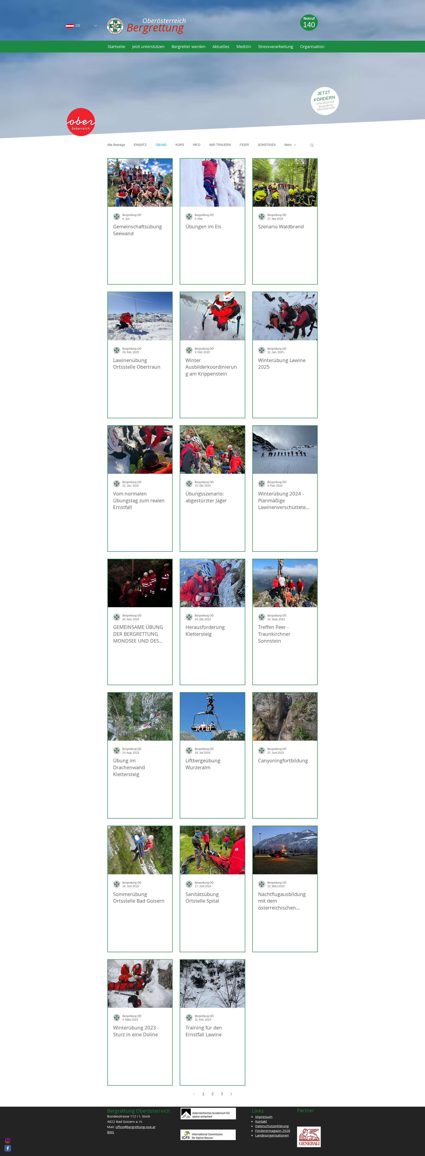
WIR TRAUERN (220, 144)
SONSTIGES (267, 144)
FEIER (244, 144)
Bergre (322, 106)
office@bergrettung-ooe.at (135, 1127)
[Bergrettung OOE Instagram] (7, 1140)
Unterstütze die (325, 103)
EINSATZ (140, 144)
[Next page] (231, 1094)
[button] (148, 47)
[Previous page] (194, 1094)
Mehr (288, 144)
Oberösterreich (326, 108)
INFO (196, 144)
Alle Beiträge (116, 144)
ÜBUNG (161, 144)
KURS (180, 144)
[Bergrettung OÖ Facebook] (7, 1148)
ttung (329, 105)
